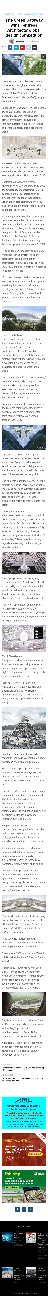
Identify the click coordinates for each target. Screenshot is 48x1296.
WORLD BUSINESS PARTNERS (34, 14)
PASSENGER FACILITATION (18, 1245)
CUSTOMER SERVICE (42, 1250)
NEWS (20, 14)
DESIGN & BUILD (9, 14)
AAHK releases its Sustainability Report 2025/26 (18, 1274)
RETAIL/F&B (42, 1259)
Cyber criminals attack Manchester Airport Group (41, 1274)
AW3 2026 (17, 1240)
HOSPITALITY (42, 1255)
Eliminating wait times (18, 1235)
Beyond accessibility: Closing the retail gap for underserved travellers (41, 1240)
